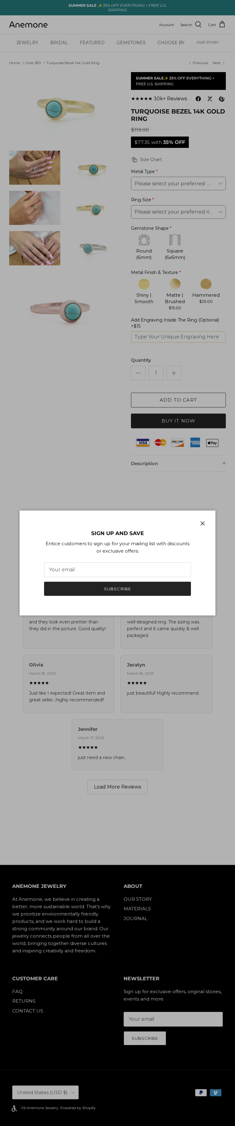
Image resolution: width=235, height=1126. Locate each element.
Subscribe (117, 588)
